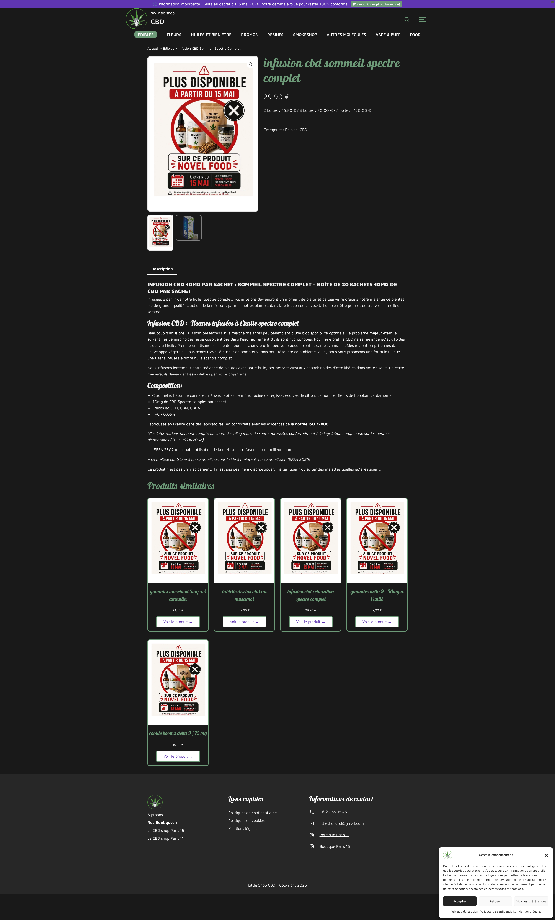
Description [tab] (162, 269)
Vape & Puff (388, 34)
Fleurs (174, 34)
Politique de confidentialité (498, 911)
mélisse (217, 305)
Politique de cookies (464, 911)
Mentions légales (530, 911)
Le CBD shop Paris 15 (165, 830)
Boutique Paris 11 (334, 835)
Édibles (146, 34)
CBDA (194, 408)
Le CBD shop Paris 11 (165, 838)
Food (415, 34)
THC (156, 414)
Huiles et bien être (211, 34)
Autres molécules (346, 34)
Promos (249, 34)
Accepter (459, 901)
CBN (183, 408)
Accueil (153, 48)
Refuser (495, 901)
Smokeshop (305, 34)
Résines (275, 34)
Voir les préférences (531, 901)
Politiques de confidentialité (252, 812)
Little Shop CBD (261, 885)
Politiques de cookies (246, 820)
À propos (155, 814)
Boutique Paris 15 (335, 846)
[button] (546, 855)
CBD (303, 129)
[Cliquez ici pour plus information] (376, 4)
